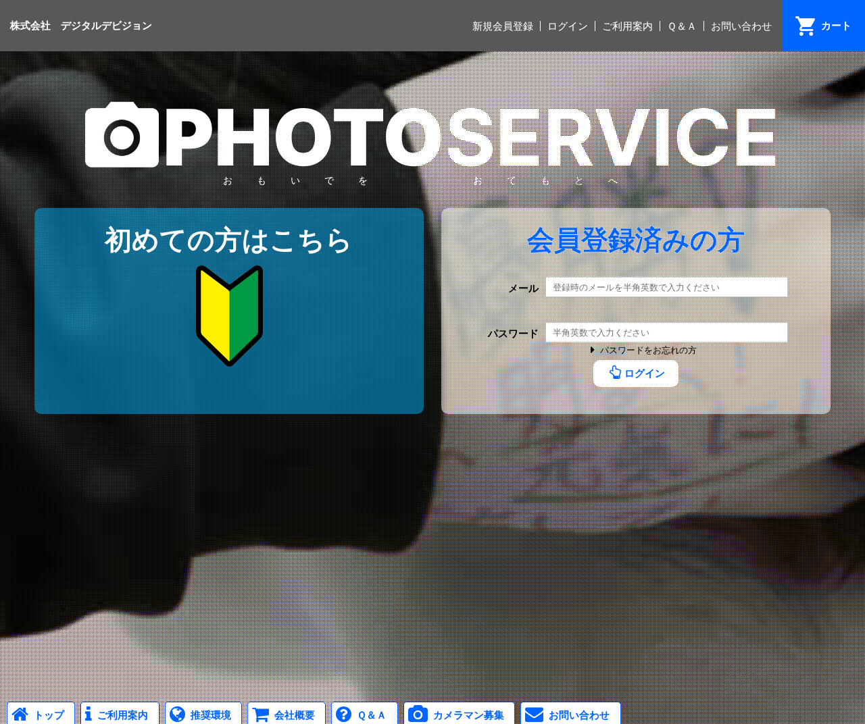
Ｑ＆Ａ (682, 26)
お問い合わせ (741, 26)
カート (836, 25)
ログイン (567, 26)
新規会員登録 (502, 26)
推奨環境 (211, 714)
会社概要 (294, 714)
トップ (49, 714)
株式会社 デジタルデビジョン (81, 25)
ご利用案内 (627, 26)
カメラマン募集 (468, 714)
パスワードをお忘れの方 (648, 350)
